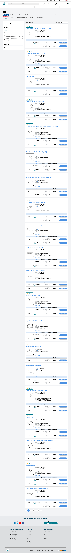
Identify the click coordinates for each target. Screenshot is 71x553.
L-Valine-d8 (29, 417)
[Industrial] (10, 538)
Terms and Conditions (31, 550)
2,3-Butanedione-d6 (32, 465)
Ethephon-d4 (30, 76)
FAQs (44, 534)
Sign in (37, 65)
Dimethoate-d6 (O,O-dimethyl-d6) (36, 152)
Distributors (46, 535)
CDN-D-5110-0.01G (43, 348)
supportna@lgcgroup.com (59, 0)
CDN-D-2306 (42, 30)
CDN (38, 32)
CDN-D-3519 (42, 103)
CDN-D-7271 (42, 490)
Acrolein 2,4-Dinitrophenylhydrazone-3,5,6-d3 (40, 225)
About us (5, 0)
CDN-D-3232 (42, 467)
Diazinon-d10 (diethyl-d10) (34, 346)
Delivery (45, 537)
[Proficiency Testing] (10, 539)
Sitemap (45, 538)
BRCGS (28, 538)
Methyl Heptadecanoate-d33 (34, 248)
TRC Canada (29, 542)
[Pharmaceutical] (10, 533)
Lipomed (28, 544)
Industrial (13, 538)
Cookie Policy (44, 550)
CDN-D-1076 (42, 419)
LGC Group (29, 531)
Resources (13, 0)
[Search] (37, 3)
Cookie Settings (50, 550)
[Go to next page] (41, 510)
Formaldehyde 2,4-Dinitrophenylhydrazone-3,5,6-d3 (42, 126)
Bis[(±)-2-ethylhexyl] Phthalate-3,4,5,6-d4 (38, 28)
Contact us (30, 0)
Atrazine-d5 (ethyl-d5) (33, 295)
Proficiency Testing (14, 539)
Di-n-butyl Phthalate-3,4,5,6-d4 (35, 53)
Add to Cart (63, 42)
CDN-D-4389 (42, 297)
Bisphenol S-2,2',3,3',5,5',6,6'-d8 (35, 270)
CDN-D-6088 (42, 179)
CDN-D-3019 (42, 322)
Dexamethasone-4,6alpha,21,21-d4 (36, 390)
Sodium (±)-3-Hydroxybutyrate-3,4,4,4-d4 (38, 177)
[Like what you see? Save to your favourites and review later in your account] (62, 4)
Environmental (13, 535)
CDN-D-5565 (42, 367)
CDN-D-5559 (42, 392)
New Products (19, 0)
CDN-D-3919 (42, 442)
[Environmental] (10, 535)
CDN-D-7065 (42, 128)
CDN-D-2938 (42, 204)
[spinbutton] (47, 42)
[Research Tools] (10, 531)
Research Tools (13, 531)
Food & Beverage (14, 534)
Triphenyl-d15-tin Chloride (34, 365)
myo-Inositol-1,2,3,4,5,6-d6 (34, 321)
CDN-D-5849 (42, 249)
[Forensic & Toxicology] (10, 537)
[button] (13, 27)
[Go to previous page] (26, 510)
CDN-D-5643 (42, 153)
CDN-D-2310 (42, 55)
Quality (9, 0)
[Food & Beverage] (10, 534)
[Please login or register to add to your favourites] (43, 42)
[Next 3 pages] (38, 510)
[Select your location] (66, 0)
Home (4, 9)
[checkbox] (4, 33)
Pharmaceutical (13, 532)
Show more (14, 41)
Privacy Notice (38, 550)
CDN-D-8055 (42, 78)
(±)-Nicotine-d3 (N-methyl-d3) (35, 101)
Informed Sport (29, 541)
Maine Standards (30, 535)
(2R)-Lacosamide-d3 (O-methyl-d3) (37, 488)
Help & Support (25, 0)
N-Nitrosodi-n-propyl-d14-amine (36, 202)
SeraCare (28, 537)
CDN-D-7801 (42, 272)
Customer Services (47, 531)
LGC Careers (29, 534)
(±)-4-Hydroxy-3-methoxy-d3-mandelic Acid (39, 440)
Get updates (50, 523)
